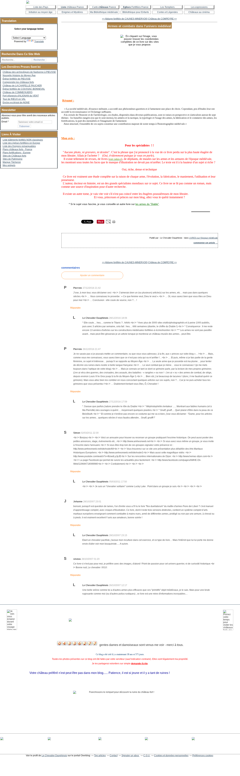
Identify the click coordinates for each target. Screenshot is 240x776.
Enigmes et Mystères (72, 12)
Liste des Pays (40, 7)
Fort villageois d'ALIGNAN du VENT (21, 95)
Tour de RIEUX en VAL (14, 99)
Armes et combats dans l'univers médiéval (139, 26)
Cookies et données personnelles (171, 755)
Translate (39, 41)
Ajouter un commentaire (92, 275)
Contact (114, 755)
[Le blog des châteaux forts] (120, 2)
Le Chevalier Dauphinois (54, 755)
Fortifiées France (135, 7)
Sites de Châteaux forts (14, 155)
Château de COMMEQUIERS (17, 92)
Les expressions (199, 7)
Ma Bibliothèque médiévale (104, 12)
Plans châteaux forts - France (17, 149)
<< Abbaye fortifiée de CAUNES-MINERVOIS (125, 18)
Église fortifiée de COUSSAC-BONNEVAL (24, 89)
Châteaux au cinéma (199, 12)
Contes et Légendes (167, 12)
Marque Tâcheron (12, 162)
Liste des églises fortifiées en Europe (21, 143)
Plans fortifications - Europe (17, 152)
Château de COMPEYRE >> (162, 18)
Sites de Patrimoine (12, 159)
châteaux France (72, 7)
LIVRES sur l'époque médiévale (203, 238)
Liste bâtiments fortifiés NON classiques (23, 140)
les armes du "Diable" (147, 204)
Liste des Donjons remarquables (19, 146)
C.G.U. (146, 755)
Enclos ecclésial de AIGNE (16, 102)
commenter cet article (204, 243)
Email (4, 121)
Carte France (104, 7)
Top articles (100, 755)
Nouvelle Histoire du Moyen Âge (19, 75)
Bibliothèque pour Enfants (135, 12)
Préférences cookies (202, 755)
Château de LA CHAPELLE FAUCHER (22, 85)
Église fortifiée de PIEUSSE (17, 79)
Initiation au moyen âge (40, 12)
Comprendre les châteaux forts (18, 82)
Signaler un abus (131, 755)
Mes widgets (9, 165)
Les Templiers (167, 7)
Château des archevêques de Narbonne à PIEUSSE (29, 72)
